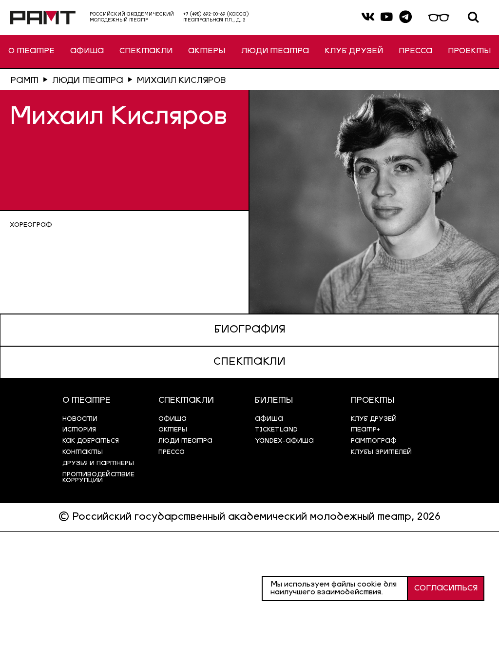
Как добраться (90, 441)
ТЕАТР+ (365, 430)
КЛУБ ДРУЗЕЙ (354, 51)
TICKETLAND (276, 430)
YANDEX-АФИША (284, 441)
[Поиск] (473, 17)
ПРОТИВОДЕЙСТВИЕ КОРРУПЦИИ (98, 477)
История (79, 430)
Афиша (269, 419)
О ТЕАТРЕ (31, 51)
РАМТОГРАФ (374, 441)
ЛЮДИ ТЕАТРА (275, 51)
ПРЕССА (415, 51)
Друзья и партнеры (98, 463)
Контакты (82, 452)
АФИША (87, 51)
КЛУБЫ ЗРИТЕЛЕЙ (381, 452)
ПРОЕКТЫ (469, 51)
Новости (79, 419)
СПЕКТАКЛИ (146, 51)
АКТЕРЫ (206, 51)
